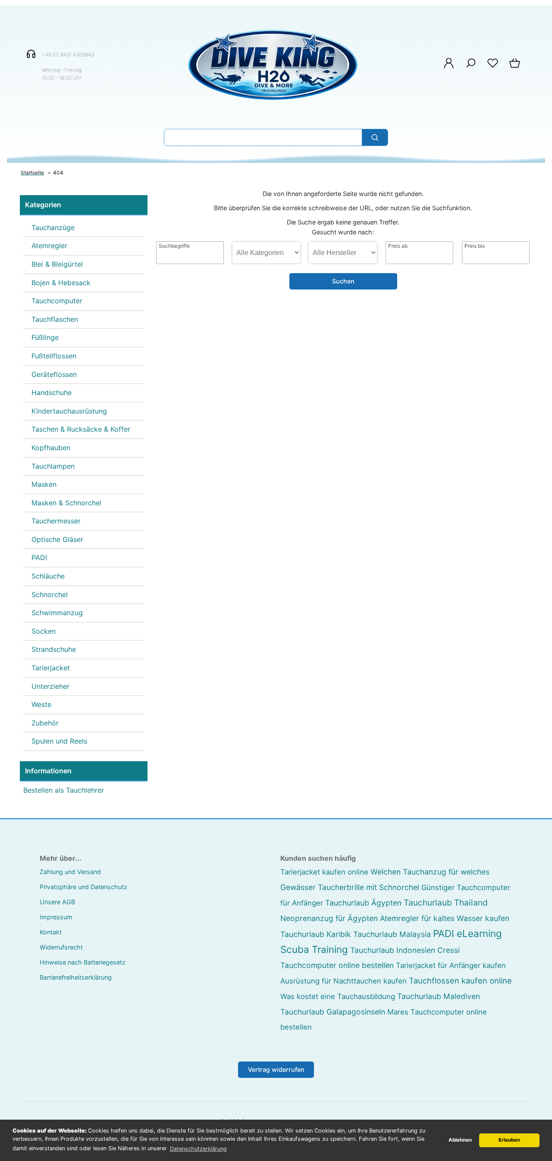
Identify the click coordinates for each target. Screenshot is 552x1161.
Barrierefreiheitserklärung (76, 977)
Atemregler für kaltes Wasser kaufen (444, 918)
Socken (43, 631)
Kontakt (51, 932)
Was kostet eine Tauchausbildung (337, 996)
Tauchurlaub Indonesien (392, 950)
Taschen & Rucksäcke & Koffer (80, 429)
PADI (39, 557)
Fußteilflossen (53, 356)
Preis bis (474, 246)
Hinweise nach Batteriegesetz (82, 962)
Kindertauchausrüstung (69, 411)
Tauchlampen (53, 466)
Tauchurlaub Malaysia (392, 934)
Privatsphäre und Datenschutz (83, 886)
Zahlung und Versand (70, 871)
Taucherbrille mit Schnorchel (368, 887)
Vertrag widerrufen (276, 1069)
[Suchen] (375, 137)
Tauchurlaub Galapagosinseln (332, 1011)
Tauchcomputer (56, 300)
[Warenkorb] (515, 67)
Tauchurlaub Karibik (315, 934)
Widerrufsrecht (61, 947)
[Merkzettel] (493, 67)
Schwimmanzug (57, 612)
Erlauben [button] (509, 1140)
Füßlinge (45, 337)
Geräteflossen (54, 374)
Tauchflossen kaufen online (460, 980)
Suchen (343, 281)
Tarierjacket (50, 667)
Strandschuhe (53, 649)
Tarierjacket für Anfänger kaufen (451, 965)
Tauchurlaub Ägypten (363, 902)
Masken (43, 484)
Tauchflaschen (54, 319)
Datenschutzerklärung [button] (198, 1148)
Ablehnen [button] (460, 1140)
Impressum (56, 917)
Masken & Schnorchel (66, 502)
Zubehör (45, 723)
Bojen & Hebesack (61, 282)
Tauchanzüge (53, 227)
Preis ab (398, 246)
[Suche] (471, 67)
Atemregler (49, 245)
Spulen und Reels (59, 741)
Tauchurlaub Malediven (438, 996)
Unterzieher (50, 686)
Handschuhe (51, 392)
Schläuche (48, 576)
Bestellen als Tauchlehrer (63, 790)
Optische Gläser (57, 539)
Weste (41, 704)
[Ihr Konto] (449, 67)
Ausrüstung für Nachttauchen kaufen (343, 981)
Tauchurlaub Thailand (446, 902)
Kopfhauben (50, 447)
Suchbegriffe (174, 246)
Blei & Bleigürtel (57, 264)
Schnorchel (49, 594)
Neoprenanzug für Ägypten (329, 918)
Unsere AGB (57, 902)
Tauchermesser (56, 521)
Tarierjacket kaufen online (324, 872)
